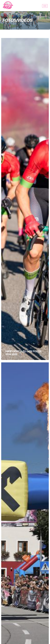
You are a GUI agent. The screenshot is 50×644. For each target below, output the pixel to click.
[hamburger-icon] (45, 6)
